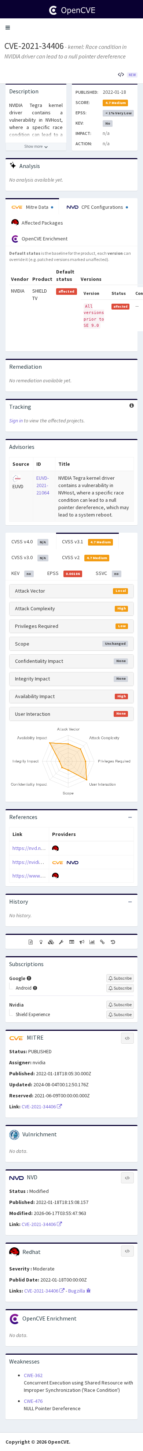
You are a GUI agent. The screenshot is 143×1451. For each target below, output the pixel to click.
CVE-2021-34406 (34, 45)
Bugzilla (77, 1290)
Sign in (16, 420)
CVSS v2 (84, 557)
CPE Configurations (102, 207)
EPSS (63, 573)
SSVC (107, 573)
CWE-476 (33, 1401)
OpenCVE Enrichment (44, 238)
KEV (21, 573)
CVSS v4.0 (28, 541)
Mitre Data (37, 207)
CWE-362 (33, 1375)
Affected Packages (42, 222)
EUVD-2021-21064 (42, 485)
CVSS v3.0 (28, 557)
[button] (7, 27)
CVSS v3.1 (86, 541)
